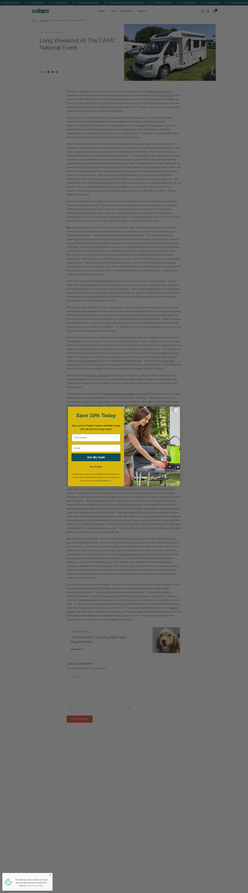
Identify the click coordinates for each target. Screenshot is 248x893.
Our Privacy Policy (35, 885)
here (109, 480)
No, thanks (96, 466)
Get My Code (96, 457)
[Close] (50, 875)
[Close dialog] (176, 410)
